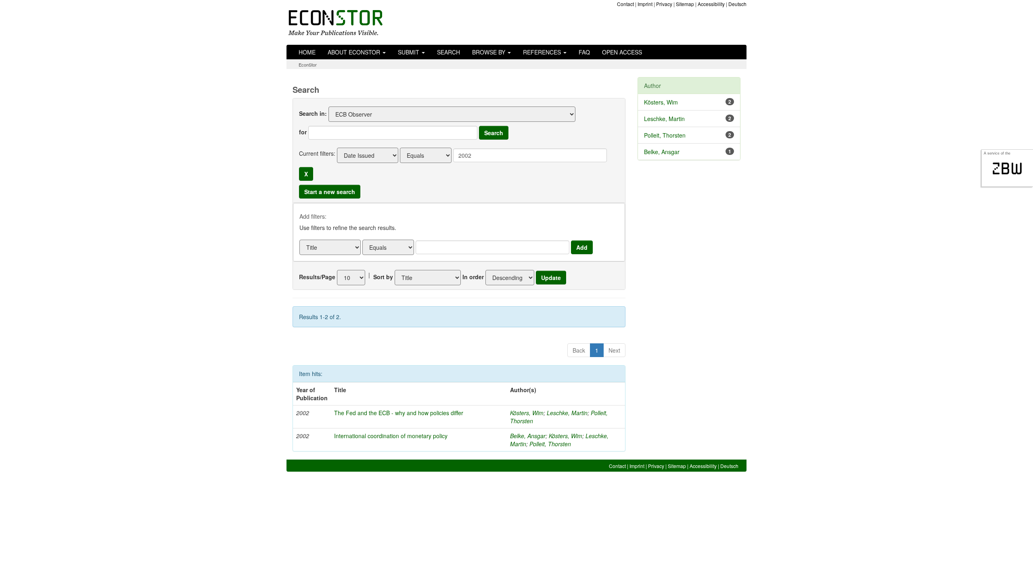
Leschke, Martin (567, 413)
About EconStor (355, 52)
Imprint (645, 3)
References (543, 52)
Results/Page (317, 277)
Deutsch (737, 3)
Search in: (313, 113)
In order (473, 277)
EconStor (308, 64)
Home (307, 52)
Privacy (664, 3)
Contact (625, 3)
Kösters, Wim (527, 413)
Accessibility (711, 3)
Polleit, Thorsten (550, 444)
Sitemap (685, 3)
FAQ (584, 52)
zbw (1007, 169)
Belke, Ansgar (528, 436)
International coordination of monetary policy (390, 436)
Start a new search (329, 192)
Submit (409, 52)
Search (448, 52)
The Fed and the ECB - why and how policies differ (398, 413)
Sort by (383, 277)
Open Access (622, 52)
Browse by (489, 52)
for (303, 132)
